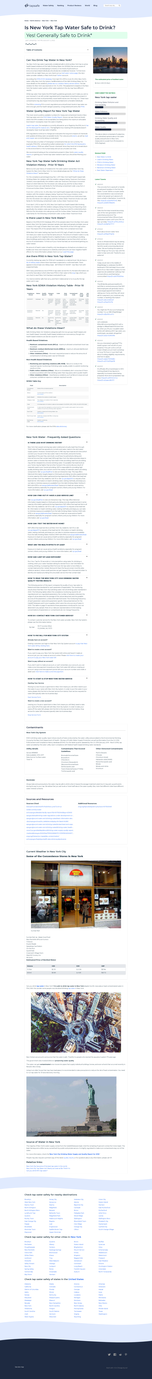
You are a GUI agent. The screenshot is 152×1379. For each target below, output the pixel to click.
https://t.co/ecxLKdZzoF (105, 300)
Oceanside (53, 1272)
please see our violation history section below (63, 83)
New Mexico (103, 1303)
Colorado (52, 1287)
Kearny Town (29, 1205)
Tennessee (78, 1311)
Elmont (101, 1263)
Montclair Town (30, 1229)
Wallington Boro (104, 1218)
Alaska (51, 1284)
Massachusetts (54, 1297)
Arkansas (102, 1284)
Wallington (78, 1218)
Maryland (28, 1297)
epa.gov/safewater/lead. (50, 485)
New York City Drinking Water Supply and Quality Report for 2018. (75, 1154)
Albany (51, 1244)
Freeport (102, 1258)
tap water (40, 986)
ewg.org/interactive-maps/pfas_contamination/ (42, 836)
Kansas (27, 1295)
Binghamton (78, 1247)
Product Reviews (74, 6)
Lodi (50, 1224)
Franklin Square (79, 1269)
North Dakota (79, 1306)
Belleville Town (54, 1213)
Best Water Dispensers (105, 170)
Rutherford (103, 1210)
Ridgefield (53, 1207)
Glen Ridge (78, 1224)
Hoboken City (78, 1199)
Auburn (77, 1272)
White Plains (29, 1255)
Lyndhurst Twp (30, 1213)
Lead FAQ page (68, 252)
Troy (51, 1258)
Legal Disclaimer (61, 1355)
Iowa (100, 1292)
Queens (27, 1216)
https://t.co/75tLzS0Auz (115, 222)
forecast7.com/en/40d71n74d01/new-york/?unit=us (43, 806)
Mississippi (28, 1300)
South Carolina (30, 1311)
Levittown (28, 1258)
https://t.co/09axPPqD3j (105, 234)
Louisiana (77, 1295)
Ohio (100, 1306)
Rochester (28, 1244)
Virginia (76, 1314)
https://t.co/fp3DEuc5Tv (105, 314)
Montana (77, 1300)
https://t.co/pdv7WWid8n (106, 359)
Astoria (76, 1202)
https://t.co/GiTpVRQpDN (106, 361)
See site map (19, 1367)
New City (28, 1266)
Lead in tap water (32, 125)
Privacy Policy (44, 1355)
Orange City (78, 1227)
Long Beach (78, 1266)
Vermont (52, 1314)
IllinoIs (51, 1292)
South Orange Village (106, 1229)
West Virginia (29, 1317)
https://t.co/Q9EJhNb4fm (106, 203)
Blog (95, 6)
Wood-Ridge (78, 1216)
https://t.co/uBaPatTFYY (105, 224)
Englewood (53, 1227)
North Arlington (30, 1207)
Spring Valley (29, 1269)
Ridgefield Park (54, 1216)
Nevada (27, 1303)
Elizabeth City (103, 1221)
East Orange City (30, 1221)
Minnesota (102, 1297)
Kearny (51, 1205)
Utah (26, 1314)
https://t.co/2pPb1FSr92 (109, 200)
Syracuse (102, 1244)
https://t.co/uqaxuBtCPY (105, 380)
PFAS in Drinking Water (105, 162)
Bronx (76, 1210)
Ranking (60, 6)
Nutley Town (29, 1218)
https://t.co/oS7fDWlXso (115, 276)
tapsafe (34, 5)
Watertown (103, 1255)
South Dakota (54, 1311)
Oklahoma (28, 1308)
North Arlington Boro (32, 1210)
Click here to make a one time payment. (50, 672)
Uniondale (102, 1269)
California (28, 1287)
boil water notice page (70, 73)
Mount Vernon (79, 1250)
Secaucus (52, 1202)
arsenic (74, 136)
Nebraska (102, 1300)
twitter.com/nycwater (33, 809)
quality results (69, 1158)
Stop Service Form (34, 715)
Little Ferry (102, 1213)
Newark (52, 1210)
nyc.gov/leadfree (46, 472)
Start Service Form (34, 697)
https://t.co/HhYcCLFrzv (109, 378)
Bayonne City (78, 1205)
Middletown (103, 1252)
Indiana (76, 1292)
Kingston (77, 1255)
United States (76, 1279)
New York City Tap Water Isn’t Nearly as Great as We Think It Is (48, 1168)
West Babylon (54, 1261)
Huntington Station (105, 1266)
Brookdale (28, 1227)
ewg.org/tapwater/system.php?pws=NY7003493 (95, 806)
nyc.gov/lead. (48, 490)
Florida (51, 1289)
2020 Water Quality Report (52, 117)
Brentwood (53, 1252)
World (87, 6)
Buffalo (101, 1242)
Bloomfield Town (80, 1221)
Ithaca (51, 1255)
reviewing (37, 104)
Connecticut (78, 1287)
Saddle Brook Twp (55, 1229)
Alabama (28, 1284)
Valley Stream (29, 1263)
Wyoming (77, 1317)
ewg (73, 273)
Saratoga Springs (55, 1250)
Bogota (51, 1221)
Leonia (101, 1216)
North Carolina (54, 1306)
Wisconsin (52, 1317)
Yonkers (52, 1247)
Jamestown (78, 1261)
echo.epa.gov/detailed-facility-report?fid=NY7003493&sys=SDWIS (49, 812)
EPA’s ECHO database (44, 79)
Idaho (27, 1292)
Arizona (76, 1284)
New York (76, 1237)
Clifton (76, 1229)
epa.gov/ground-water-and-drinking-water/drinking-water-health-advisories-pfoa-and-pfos (58, 827)
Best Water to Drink (104, 157)
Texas (101, 1311)
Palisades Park (79, 1213)
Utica (100, 1247)
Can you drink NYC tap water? (37, 1171)
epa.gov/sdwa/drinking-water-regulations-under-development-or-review (51, 815)
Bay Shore (28, 1274)
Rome (51, 1269)
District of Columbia (31, 1289)
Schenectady (103, 1250)
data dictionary (61, 426)
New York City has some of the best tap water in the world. (46, 1166)
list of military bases (33, 262)
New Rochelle (29, 1250)
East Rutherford (104, 1207)
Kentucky (52, 1295)
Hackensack (103, 1224)
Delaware (102, 1287)
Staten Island (103, 1202)
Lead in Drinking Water (105, 159)
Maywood (28, 1232)
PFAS (83, 107)
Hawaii (101, 1289)
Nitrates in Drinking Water (106, 165)
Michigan (77, 1297)
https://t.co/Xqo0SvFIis (105, 302)
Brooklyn (28, 1199)
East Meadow (103, 1261)
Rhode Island (103, 1308)
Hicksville (28, 1261)
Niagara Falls (78, 1258)
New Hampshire (55, 1303)
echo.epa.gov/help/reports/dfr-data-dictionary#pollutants (46, 839)
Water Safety (48, 6)
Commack (77, 1263)
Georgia (77, 1289)
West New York (30, 1202)
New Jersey (78, 1303)
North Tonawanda (105, 1272)
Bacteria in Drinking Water (106, 168)
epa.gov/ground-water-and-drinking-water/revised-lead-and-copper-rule (51, 824)
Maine (101, 1295)
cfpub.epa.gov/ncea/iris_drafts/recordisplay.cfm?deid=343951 (47, 821)
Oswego (52, 1263)
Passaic (27, 1224)
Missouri (52, 1300)
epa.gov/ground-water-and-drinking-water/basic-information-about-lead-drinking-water (57, 818)
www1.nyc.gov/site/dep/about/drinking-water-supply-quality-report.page (51, 830)
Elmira (76, 1252)
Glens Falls (28, 1252)
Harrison (101, 1205)
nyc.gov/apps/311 (67, 478)
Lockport (52, 1266)
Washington (103, 1314)
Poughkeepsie (30, 1247)
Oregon (52, 1308)
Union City (102, 1199)
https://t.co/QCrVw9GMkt (106, 335)
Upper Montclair (55, 1232)
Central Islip (29, 1272)
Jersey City (53, 1199)
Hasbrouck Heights (56, 1218)
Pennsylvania (78, 1308)
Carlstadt (77, 1207)
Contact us (30, 1355)
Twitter (59, 75)
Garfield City (103, 1227)
